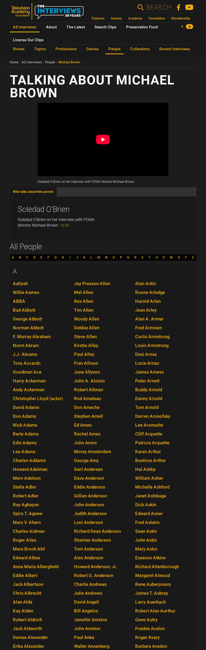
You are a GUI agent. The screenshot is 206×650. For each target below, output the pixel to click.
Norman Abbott (28, 327)
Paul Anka (84, 637)
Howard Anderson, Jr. (95, 566)
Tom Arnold (147, 407)
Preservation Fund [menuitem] (142, 27)
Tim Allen (83, 310)
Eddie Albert (25, 575)
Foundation (157, 18)
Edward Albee (26, 557)
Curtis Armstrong (152, 336)
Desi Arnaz (146, 354)
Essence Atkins (150, 557)
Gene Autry (146, 619)
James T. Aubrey (151, 593)
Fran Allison (86, 363)
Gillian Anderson (90, 495)
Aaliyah (20, 283)
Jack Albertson (28, 584)
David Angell (86, 602)
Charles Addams (29, 460)
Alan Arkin (145, 283)
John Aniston (87, 628)
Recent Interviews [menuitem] (174, 49)
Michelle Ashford (152, 487)
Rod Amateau (87, 398)
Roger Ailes (24, 540)
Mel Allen (83, 292)
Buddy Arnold (148, 389)
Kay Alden (23, 610)
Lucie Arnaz (147, 363)
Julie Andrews (88, 593)
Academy (135, 18)
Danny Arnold (148, 398)
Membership (180, 18)
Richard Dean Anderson (97, 531)
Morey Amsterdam (92, 451)
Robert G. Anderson (93, 575)
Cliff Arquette (148, 433)
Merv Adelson (27, 478)
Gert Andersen (88, 469)
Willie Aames (26, 292)
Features (98, 18)
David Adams (26, 407)
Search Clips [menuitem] (105, 27)
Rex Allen (83, 301)
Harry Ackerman (29, 380)
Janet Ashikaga (150, 495)
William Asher (149, 478)
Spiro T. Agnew (27, 513)
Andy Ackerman (28, 389)
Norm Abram (26, 345)
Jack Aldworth (27, 628)
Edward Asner (149, 513)
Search (158, 7)
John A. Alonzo (89, 380)
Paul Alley (84, 354)
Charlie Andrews (90, 584)
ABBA (19, 301)
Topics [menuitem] (40, 49)
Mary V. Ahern (27, 522)
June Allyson (87, 372)
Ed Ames (83, 425)
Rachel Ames (87, 433)
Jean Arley (146, 310)
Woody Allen (86, 318)
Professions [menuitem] (66, 49)
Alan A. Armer (149, 318)
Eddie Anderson (89, 487)
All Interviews (32, 62)
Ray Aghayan (26, 504)
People (50, 62)
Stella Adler (24, 487)
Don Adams (24, 416)
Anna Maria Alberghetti (36, 566)
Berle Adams (26, 433)
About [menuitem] (51, 27)
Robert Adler (25, 495)
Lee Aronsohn (149, 425)
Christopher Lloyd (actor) (38, 398)
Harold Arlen (148, 301)
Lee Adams (24, 451)
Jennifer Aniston (90, 619)
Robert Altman (88, 389)
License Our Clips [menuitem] (28, 40)
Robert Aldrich (27, 619)
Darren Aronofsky (152, 416)
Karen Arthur (148, 451)
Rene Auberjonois (153, 584)
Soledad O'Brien (44, 209)
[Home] (49, 13)
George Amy (86, 460)
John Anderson (89, 504)
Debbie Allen (86, 327)
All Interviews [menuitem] (24, 27)
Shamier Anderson (92, 540)
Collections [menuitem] (140, 49)
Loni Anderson (88, 522)
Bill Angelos (86, 610)
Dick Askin (145, 504)
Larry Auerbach (150, 602)
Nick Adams (25, 425)
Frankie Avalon (150, 628)
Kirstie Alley (86, 345)
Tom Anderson (88, 548)
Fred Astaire (147, 522)
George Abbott (27, 318)
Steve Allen (85, 336)
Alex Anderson (88, 557)
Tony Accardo (27, 363)
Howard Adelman (30, 469)
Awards (116, 18)
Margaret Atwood (152, 575)
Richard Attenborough (157, 566)
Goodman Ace (27, 372)
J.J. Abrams (25, 354)
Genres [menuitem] (92, 49)
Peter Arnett (147, 380)
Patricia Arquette (152, 442)
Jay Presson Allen (92, 283)
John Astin (146, 540)
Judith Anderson (90, 513)
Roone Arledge (150, 292)
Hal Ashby (145, 469)
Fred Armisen (148, 327)
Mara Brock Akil (29, 548)
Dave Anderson (89, 478)
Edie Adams (25, 442)
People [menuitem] (114, 49)
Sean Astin (146, 531)
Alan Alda (22, 602)
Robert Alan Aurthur (155, 610)
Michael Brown (69, 62)
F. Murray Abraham (32, 336)
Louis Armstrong (152, 345)
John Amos (85, 442)
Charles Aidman (29, 531)
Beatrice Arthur (150, 460)
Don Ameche (87, 407)
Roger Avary (147, 637)
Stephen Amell (88, 416)
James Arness (149, 372)
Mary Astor (146, 548)
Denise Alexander (30, 637)
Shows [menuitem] (19, 49)
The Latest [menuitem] (75, 27)
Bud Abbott (24, 310)
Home (14, 62)
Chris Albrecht (27, 593)
